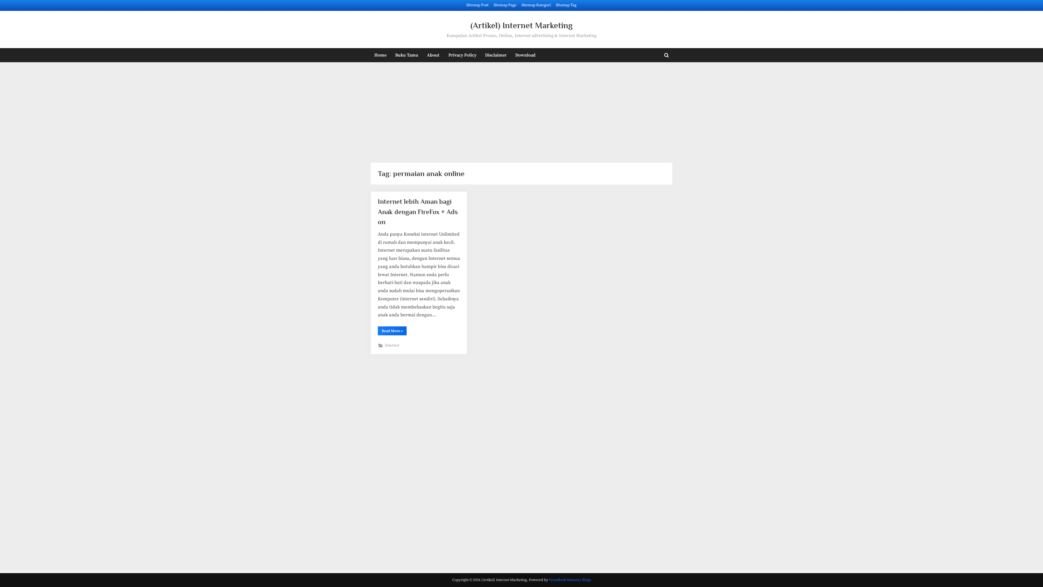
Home (380, 55)
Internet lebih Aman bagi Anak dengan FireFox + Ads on (418, 211)
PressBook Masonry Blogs (570, 580)
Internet (392, 345)
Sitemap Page (505, 5)
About (433, 55)
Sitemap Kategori (536, 5)
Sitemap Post (477, 5)
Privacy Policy (462, 55)
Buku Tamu (406, 55)
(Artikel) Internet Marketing (521, 25)
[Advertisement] (521, 109)
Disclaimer (496, 55)
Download (525, 55)
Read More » (394, 331)
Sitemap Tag (566, 5)
